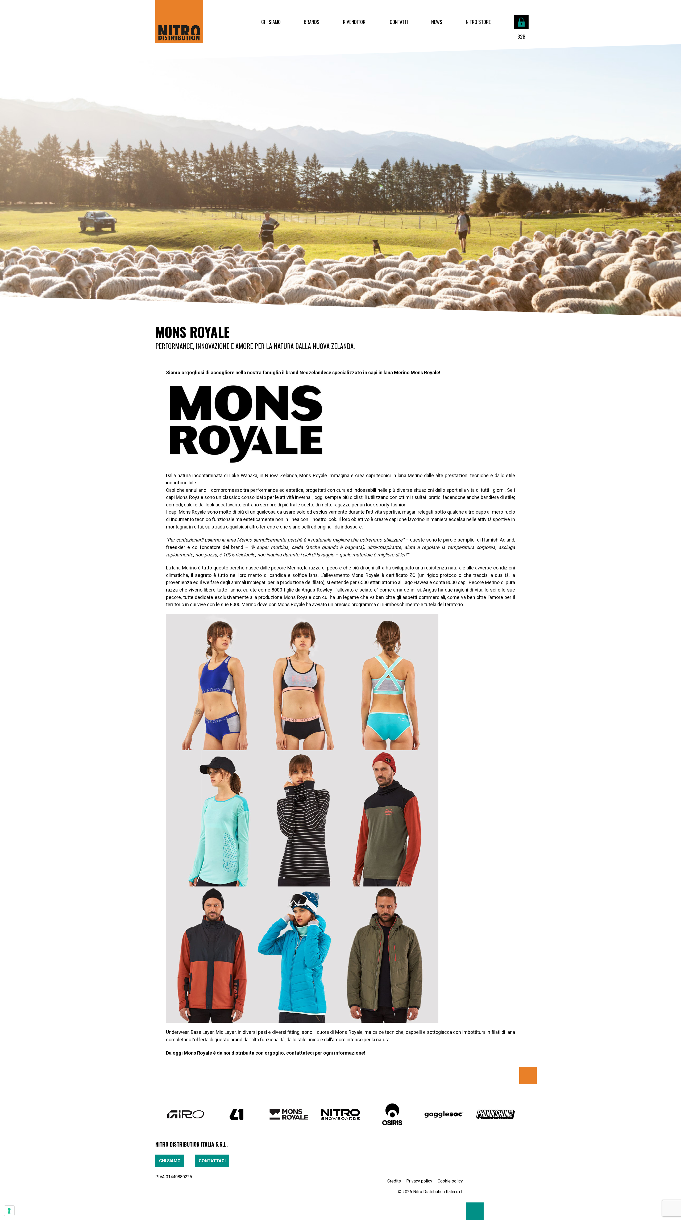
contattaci (212, 1160)
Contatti (399, 22)
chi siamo (170, 1160)
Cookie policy (450, 1181)
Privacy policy (419, 1181)
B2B (521, 36)
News (436, 22)
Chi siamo (271, 22)
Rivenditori (355, 22)
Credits (394, 1181)
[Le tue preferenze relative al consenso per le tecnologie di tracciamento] (9, 1211)
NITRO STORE (478, 22)
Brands (311, 22)
